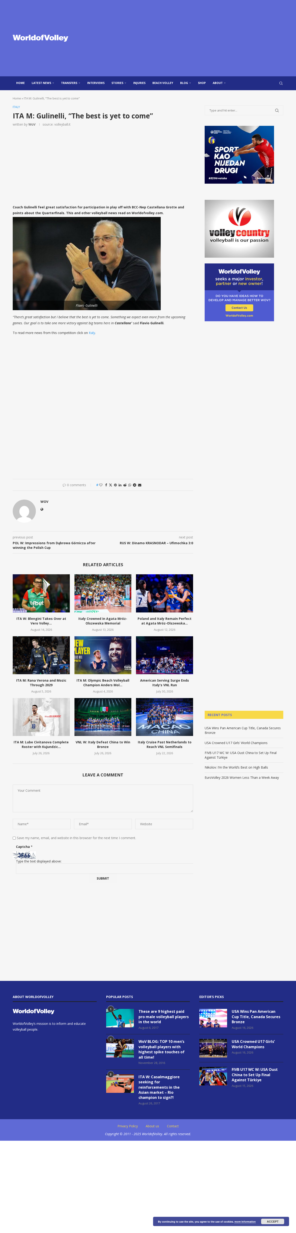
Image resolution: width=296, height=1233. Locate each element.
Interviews (96, 83)
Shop (202, 83)
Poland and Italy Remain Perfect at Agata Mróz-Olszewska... (164, 620)
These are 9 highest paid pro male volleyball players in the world (164, 1016)
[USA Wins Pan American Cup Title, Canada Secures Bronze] (213, 1018)
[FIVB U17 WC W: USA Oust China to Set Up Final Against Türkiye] (213, 1076)
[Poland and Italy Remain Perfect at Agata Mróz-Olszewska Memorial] (164, 593)
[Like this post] (100, 485)
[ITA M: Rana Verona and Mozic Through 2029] (41, 655)
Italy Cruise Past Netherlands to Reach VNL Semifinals (164, 744)
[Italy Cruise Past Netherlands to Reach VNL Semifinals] (164, 717)
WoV (31, 124)
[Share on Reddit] (124, 485)
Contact (173, 1126)
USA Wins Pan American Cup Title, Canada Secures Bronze (256, 1016)
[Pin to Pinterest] (115, 485)
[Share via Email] (139, 485)
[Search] (281, 83)
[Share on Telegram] (134, 485)
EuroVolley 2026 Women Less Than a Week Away (242, 777)
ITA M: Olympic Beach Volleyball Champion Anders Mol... (103, 682)
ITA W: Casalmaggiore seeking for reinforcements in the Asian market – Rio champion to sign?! (159, 1087)
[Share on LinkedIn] (120, 485)
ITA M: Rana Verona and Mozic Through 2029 (41, 682)
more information (245, 1221)
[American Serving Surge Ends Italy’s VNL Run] (164, 655)
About (218, 83)
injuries (139, 83)
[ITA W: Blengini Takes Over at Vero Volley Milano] (41, 593)
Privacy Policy (127, 1126)
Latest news (41, 83)
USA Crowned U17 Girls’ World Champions (236, 743)
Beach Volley (162, 83)
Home (20, 83)
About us (152, 1126)
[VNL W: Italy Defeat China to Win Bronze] (103, 717)
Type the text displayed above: (39, 861)
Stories (117, 83)
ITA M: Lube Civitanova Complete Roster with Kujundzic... (41, 744)
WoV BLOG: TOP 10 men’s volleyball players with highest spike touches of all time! (162, 1049)
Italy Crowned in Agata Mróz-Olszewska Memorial (102, 620)
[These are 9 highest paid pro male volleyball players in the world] (120, 1018)
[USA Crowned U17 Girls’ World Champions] (213, 1048)
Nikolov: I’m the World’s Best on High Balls (236, 767)
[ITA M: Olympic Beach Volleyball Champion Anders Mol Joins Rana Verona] (103, 655)
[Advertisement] (194, 38)
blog (184, 83)
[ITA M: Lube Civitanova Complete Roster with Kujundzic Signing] (41, 717)
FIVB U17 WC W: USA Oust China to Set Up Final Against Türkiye (255, 1074)
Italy (92, 333)
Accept (272, 1221)
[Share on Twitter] (110, 485)
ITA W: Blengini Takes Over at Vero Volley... (41, 620)
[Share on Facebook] (106, 485)
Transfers (69, 83)
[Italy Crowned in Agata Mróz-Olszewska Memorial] (103, 593)
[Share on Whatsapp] (129, 485)
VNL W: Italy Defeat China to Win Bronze (103, 744)
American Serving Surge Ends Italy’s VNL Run (164, 682)
